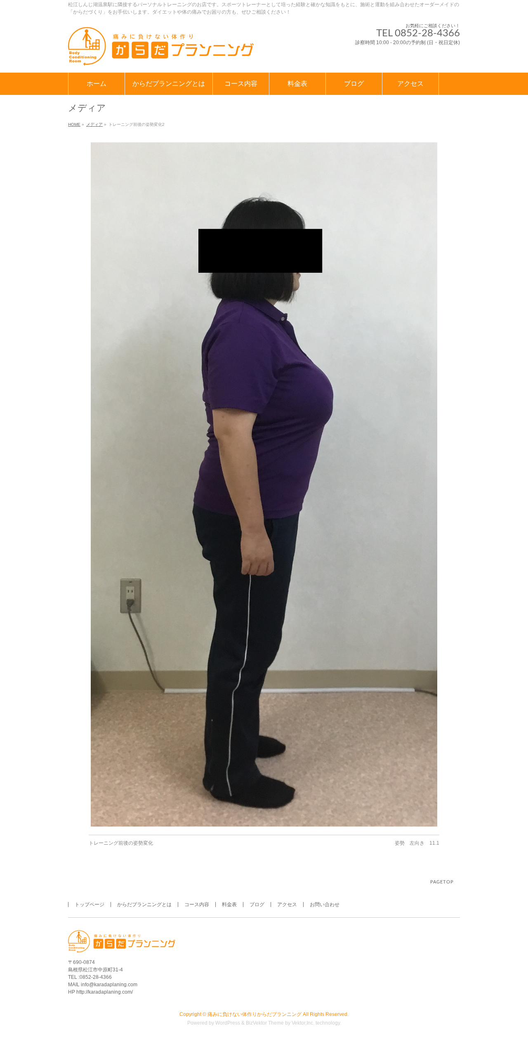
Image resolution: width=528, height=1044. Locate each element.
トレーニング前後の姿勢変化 (121, 843)
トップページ (89, 904)
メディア (94, 124)
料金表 (229, 904)
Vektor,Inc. (303, 1023)
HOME (74, 124)
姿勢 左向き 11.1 (417, 843)
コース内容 (196, 904)
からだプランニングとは (144, 904)
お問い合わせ (324, 904)
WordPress (227, 1023)
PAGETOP (442, 882)
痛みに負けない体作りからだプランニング (254, 1014)
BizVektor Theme (265, 1023)
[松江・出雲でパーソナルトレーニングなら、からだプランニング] (161, 57)
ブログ (257, 904)
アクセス (287, 904)
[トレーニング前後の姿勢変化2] (264, 484)
